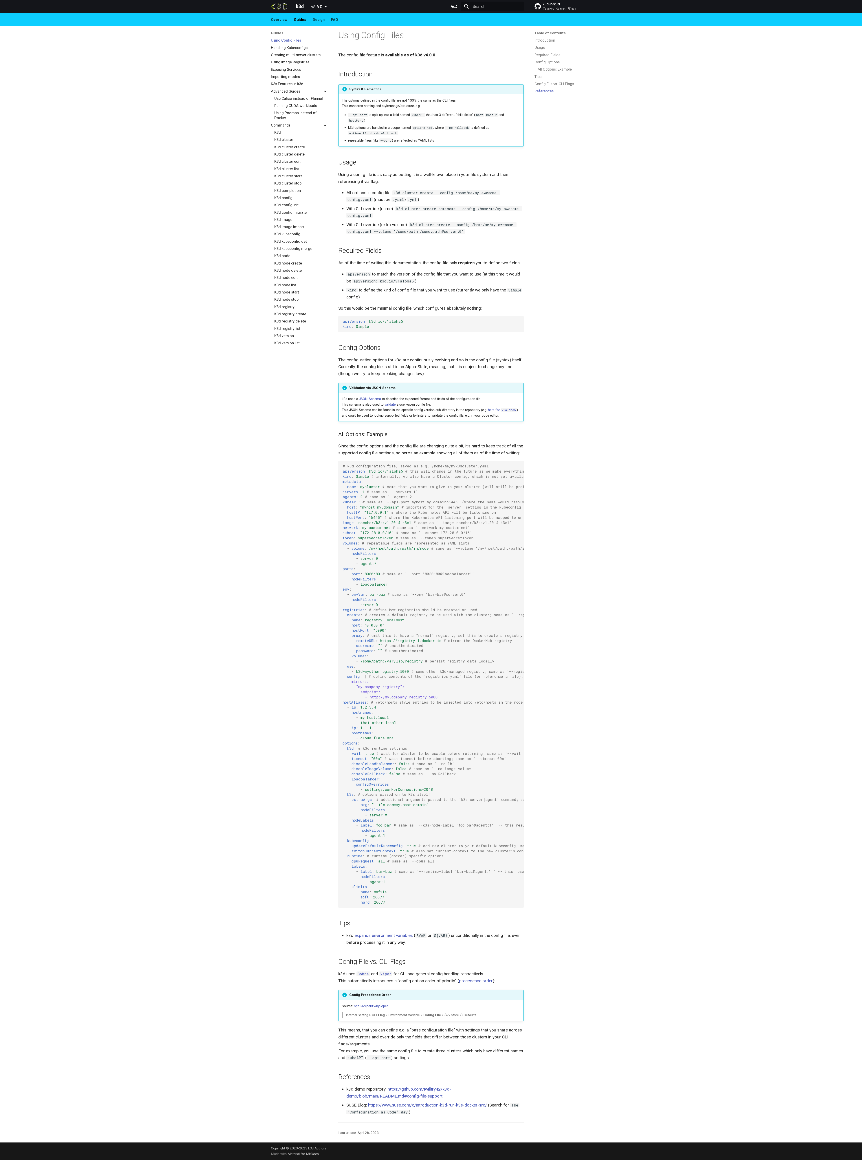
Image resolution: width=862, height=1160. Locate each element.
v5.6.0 (316, 6)
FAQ (334, 19)
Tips (537, 76)
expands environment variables (383, 935)
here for (502, 410)
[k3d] (279, 6)
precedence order (476, 980)
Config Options (547, 62)
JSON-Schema (370, 399)
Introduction (544, 40)
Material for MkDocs (303, 1154)
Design (319, 19)
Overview (279, 19)
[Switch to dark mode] (454, 6)
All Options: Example (555, 69)
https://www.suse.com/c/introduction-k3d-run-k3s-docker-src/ (427, 1105)
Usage (539, 47)
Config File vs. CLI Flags (554, 84)
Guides (300, 19)
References (544, 91)
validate (390, 404)
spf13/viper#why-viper (371, 1006)
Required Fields (547, 55)
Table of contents (550, 33)
